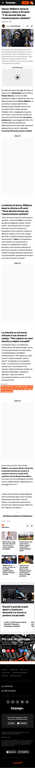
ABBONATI (25, 2)
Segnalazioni (14, 669)
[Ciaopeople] (17, 762)
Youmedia (4, 669)
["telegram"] (26, 650)
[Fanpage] (17, 708)
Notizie (3, 521)
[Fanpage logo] (11, 3)
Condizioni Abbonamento (19, 672)
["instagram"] (8, 650)
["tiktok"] (3, 650)
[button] (31, 26)
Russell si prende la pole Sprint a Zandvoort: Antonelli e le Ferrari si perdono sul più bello (15, 611)
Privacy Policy (24, 669)
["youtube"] (12, 650)
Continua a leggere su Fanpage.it (17, 516)
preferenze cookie (15, 675)
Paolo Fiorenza (15, 26)
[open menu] (2, 3)
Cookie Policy (5, 672)
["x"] (17, 650)
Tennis (8, 521)
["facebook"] (21, 650)
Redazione (4, 675)
